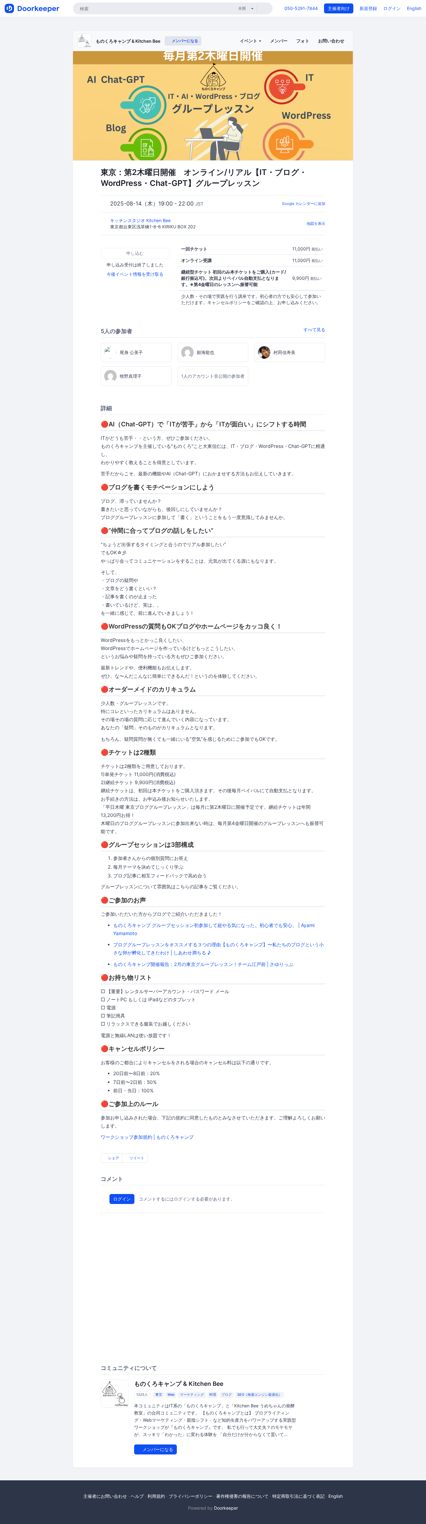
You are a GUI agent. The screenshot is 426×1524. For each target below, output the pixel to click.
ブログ (226, 1395)
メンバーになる (184, 40)
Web (171, 1395)
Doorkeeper (226, 1508)
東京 (158, 1395)
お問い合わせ (331, 40)
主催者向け (339, 8)
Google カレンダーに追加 (303, 203)
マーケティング (192, 1395)
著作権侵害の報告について (242, 1496)
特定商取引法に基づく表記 (298, 1496)
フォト (302, 40)
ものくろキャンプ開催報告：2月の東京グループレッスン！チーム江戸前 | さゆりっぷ (203, 964)
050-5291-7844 (301, 8)
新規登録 (368, 8)
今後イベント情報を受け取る (135, 274)
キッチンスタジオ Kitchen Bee (141, 220)
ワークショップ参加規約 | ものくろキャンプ (147, 1137)
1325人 (142, 1395)
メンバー (279, 40)
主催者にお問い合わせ (105, 1496)
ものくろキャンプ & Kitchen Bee (128, 41)
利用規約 (156, 1496)
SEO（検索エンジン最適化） (259, 1395)
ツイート (136, 1158)
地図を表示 (316, 223)
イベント (249, 40)
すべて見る (314, 329)
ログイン (392, 8)
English (414, 8)
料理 (212, 1395)
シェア (113, 1158)
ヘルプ (137, 1496)
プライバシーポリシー (190, 1496)
